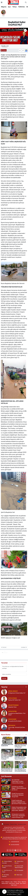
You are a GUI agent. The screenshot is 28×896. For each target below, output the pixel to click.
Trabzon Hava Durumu (19, 862)
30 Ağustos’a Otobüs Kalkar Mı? (16, 693)
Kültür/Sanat (12, 883)
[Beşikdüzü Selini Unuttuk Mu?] (14, 36)
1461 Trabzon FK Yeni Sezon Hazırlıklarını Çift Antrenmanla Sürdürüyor (20, 770)
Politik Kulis (21, 7)
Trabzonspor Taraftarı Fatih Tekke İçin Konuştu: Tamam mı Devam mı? (20, 758)
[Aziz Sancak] (4, 727)
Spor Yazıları (23, 883)
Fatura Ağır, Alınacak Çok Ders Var (16, 728)
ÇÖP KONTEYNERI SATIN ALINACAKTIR (7, 745)
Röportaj (24, 881)
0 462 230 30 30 (15, 841)
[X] (10, 850)
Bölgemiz (3, 7)
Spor (9, 7)
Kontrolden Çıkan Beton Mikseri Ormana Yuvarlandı (6, 758)
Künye (3, 881)
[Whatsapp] (18, 850)
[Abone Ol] (26, 50)
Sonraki (23, 647)
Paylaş (4, 50)
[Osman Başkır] (4, 720)
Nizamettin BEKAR (13, 705)
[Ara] (25, 2)
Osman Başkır (12, 719)
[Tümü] (26, 687)
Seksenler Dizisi (12, 707)
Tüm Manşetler (19, 870)
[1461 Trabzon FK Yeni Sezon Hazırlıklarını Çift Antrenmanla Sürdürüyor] (21, 764)
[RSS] (20, 850)
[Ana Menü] (1, 2)
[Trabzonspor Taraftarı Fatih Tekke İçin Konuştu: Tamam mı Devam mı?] (21, 752)
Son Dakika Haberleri (5, 875)
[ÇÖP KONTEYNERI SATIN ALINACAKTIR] (7, 740)
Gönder (4, 678)
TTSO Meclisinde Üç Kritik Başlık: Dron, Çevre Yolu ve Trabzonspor (21, 746)
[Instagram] (13, 850)
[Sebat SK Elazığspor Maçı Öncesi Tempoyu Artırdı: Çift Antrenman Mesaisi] (7, 764)
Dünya (19, 881)
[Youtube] (15, 850)
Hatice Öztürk (12, 711)
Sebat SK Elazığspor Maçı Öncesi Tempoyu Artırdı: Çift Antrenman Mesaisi (7, 770)
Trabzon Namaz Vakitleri (7, 866)
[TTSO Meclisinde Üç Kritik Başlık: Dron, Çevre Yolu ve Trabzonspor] (21, 740)
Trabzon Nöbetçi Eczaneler (7, 862)
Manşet (17, 883)
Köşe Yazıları (14, 885)
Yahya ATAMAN (12, 698)
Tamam (19, 894)
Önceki (4, 647)
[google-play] (20, 855)
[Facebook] (7, 850)
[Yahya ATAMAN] (4, 699)
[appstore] (7, 855)
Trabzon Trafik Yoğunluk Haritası (19, 866)
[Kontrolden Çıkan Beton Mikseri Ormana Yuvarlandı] (7, 752)
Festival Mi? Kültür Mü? (14, 700)
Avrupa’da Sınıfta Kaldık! (14, 721)
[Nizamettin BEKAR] (4, 706)
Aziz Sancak (11, 725)
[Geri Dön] (4, 891)
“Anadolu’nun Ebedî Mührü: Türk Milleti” (16, 714)
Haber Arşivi (19, 874)
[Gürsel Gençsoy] (4, 692)
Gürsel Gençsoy (13, 691)
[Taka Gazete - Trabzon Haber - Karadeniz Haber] (13, 2)
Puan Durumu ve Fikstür (7, 871)
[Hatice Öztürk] (4, 713)
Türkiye (14, 7)
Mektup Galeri (5, 883)
